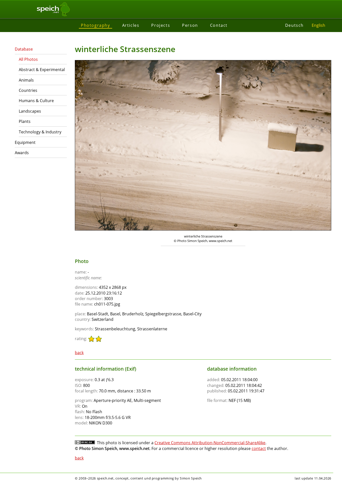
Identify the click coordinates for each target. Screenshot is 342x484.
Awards (22, 152)
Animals (26, 80)
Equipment (25, 142)
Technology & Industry (40, 132)
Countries (28, 90)
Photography (95, 25)
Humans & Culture (36, 100)
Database (24, 49)
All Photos (28, 59)
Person (190, 25)
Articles (130, 25)
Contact (219, 25)
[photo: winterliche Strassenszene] (203, 146)
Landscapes (30, 111)
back (79, 352)
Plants (25, 121)
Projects (160, 25)
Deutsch (294, 25)
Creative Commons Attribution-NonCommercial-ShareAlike (209, 442)
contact (259, 448)
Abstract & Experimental (42, 69)
